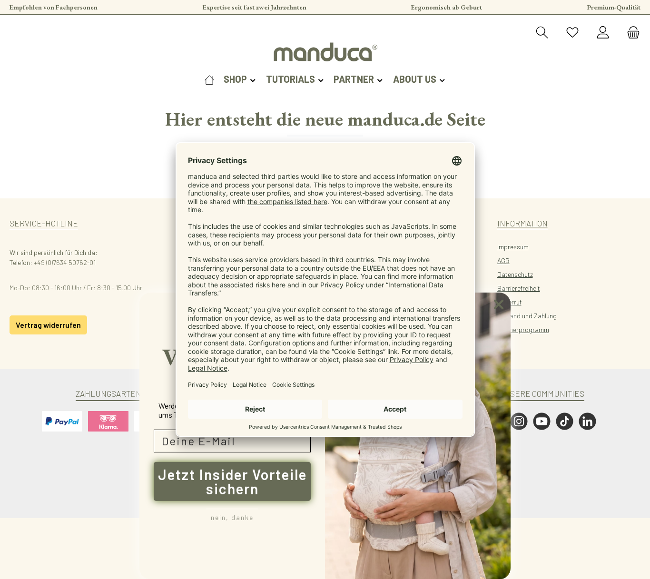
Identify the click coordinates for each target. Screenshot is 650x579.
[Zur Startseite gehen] (325, 51)
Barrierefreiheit (518, 288)
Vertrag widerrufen (48, 324)
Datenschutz (515, 274)
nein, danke (232, 517)
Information (522, 223)
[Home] (209, 79)
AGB (503, 260)
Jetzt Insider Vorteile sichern (232, 481)
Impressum (513, 247)
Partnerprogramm (523, 329)
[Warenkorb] (630, 32)
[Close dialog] (498, 304)
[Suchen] (542, 32)
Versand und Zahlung (527, 316)
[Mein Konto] (603, 32)
